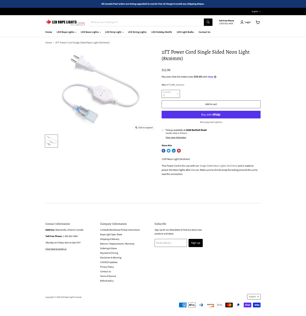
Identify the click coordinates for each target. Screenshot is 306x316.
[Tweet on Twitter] (169, 151)
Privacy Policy (107, 267)
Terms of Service (108, 276)
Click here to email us (55, 249)
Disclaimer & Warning (110, 257)
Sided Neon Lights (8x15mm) (221, 166)
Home (48, 32)
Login (248, 22)
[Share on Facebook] (163, 151)
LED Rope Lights (66, 32)
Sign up (195, 243)
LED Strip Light (113, 32)
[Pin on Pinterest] (179, 151)
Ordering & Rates (108, 248)
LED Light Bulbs (185, 32)
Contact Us (204, 32)
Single (203, 166)
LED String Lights (137, 32)
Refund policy (107, 280)
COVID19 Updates (108, 262)
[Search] (208, 22)
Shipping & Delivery (109, 239)
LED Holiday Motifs (161, 32)
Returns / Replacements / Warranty (117, 243)
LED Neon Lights (90, 32)
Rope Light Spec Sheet (111, 234)
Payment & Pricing (109, 253)
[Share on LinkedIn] (174, 151)
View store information (176, 137)
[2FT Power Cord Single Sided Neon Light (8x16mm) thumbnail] (51, 141)
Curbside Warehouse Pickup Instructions (120, 230)
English (255, 11)
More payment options (211, 122)
